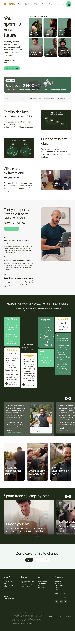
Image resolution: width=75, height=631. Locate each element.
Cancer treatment (8, 591)
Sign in (58, 4)
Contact (57, 589)
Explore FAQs (58, 581)
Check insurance (59, 585)
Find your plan (69, 4)
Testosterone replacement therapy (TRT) (11, 593)
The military (6, 596)
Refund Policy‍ (68, 616)
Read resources (41, 587)
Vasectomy (6, 589)
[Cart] (63, 4)
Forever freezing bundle (26, 584)
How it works (35, 4)
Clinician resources (42, 581)
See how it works (42, 583)
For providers (51, 4)
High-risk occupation (9, 598)
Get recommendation (11, 229)
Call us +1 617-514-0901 (61, 593)
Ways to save (43, 4)
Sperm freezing (27, 4)
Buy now (29, 560)
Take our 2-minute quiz (12, 68)
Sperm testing (19, 4)
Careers (57, 587)
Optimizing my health (8, 581)
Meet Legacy (41, 585)
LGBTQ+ (6, 583)
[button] (66, 398)
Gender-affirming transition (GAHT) (10, 586)
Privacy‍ (61, 616)
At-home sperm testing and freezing (27, 581)
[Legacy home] (9, 4)
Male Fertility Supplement (27, 586)
